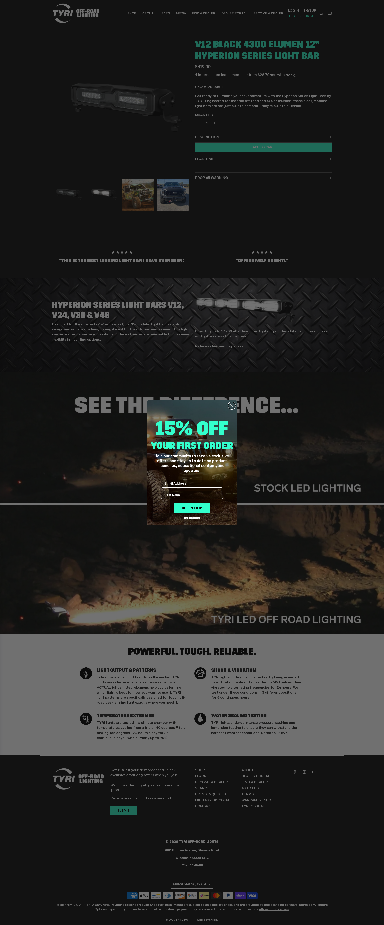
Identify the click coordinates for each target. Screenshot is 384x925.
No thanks (192, 518)
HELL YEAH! (192, 508)
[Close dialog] (231, 405)
